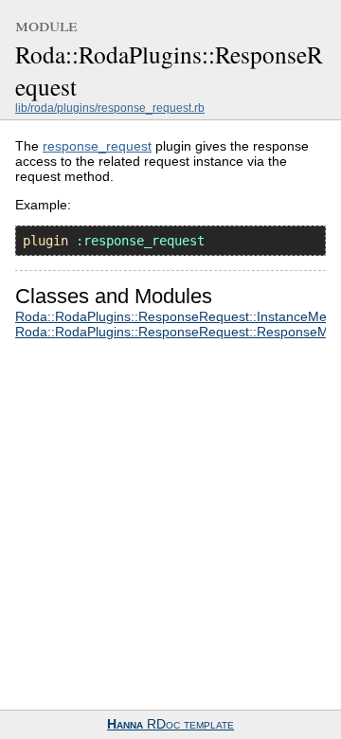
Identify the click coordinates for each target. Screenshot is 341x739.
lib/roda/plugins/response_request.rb (110, 108)
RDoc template (170, 724)
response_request (97, 145)
